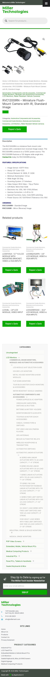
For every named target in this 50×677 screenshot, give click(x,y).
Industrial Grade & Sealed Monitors (25, 530)
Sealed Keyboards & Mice (16, 566)
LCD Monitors (11, 357)
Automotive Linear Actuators (29, 453)
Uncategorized (12, 353)
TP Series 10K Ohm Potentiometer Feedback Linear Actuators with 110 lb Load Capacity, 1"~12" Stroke (31, 488)
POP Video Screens (13, 541)
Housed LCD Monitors (22, 371)
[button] (44, 39)
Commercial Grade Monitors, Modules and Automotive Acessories (24, 94)
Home (4, 81)
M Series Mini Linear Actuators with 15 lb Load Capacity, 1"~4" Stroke (31, 460)
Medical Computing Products (17, 551)
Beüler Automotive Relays (28, 439)
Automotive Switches (25, 449)
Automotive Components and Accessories (18, 93)
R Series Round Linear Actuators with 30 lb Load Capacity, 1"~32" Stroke (31, 468)
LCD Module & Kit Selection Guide (27, 367)
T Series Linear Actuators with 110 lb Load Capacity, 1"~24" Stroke (31, 477)
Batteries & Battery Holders (28, 409)
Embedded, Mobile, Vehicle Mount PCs (21, 546)
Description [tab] (7, 141)
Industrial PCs (11, 556)
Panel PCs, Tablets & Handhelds (18, 561)
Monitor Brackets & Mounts (28, 413)
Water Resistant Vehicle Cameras (27, 391)
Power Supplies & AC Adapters (29, 399)
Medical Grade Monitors (20, 536)
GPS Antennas (22, 435)
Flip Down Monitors (21, 381)
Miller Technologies (15, 10)
